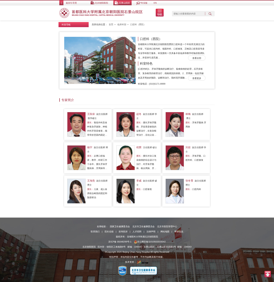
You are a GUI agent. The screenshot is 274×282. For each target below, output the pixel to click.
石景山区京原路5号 (166, 247)
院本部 (101, 247)
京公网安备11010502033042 (151, 241)
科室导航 (66, 24)
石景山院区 (124, 3)
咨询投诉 (123, 231)
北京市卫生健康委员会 (143, 226)
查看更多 (196, 78)
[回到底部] (267, 274)
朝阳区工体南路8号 (116, 247)
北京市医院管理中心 (167, 226)
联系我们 (95, 231)
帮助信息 (178, 231)
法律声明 (151, 231)
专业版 (144, 3)
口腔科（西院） (151, 39)
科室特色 (146, 63)
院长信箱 (109, 231)
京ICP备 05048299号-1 (119, 241)
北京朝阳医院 (101, 3)
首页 (111, 24)
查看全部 (196, 58)
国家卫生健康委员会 (120, 226)
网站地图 (164, 231)
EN (155, 3)
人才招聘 (137, 231)
